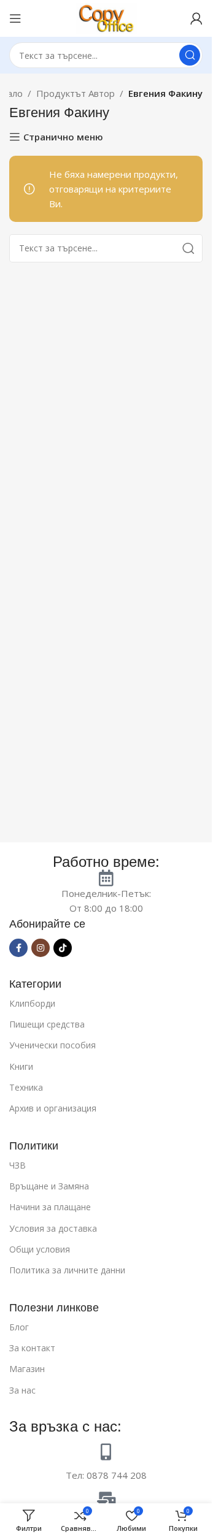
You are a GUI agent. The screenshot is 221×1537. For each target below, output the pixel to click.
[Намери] (189, 55)
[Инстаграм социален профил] (40, 948)
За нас (22, 1390)
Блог (19, 1327)
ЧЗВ (17, 1165)
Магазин (27, 1369)
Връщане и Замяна (49, 1186)
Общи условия (39, 1249)
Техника (26, 1087)
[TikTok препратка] (62, 948)
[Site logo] (106, 17)
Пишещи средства (47, 1024)
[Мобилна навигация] (15, 18)
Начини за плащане (50, 1207)
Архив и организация (52, 1108)
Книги (21, 1066)
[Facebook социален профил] (18, 948)
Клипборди (32, 1003)
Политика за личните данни (67, 1270)
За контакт (32, 1348)
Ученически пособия (52, 1045)
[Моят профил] (196, 18)
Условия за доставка (53, 1228)
